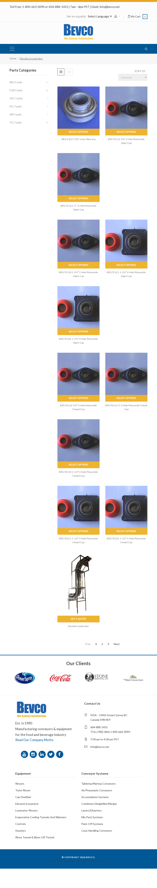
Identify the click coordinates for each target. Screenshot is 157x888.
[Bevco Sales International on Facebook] (60, 755)
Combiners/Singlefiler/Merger (99, 803)
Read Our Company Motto (34, 740)
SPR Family (29, 114)
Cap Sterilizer (23, 797)
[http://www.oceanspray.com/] (25, 678)
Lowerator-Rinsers (26, 810)
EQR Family (29, 90)
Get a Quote (78, 619)
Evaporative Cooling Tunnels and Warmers (40, 817)
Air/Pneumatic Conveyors (96, 790)
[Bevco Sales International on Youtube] (25, 755)
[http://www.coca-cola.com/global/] (61, 678)
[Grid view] (60, 71)
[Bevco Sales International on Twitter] (51, 755)
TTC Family (29, 122)
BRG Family (29, 82)
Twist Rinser (22, 790)
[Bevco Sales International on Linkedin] (42, 755)
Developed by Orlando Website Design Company (78, 861)
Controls (20, 823)
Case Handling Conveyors (96, 830)
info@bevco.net (110, 6)
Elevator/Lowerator (78, 626)
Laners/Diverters (91, 810)
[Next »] (117, 644)
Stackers (20, 830)
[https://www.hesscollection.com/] (133, 678)
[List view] (69, 71)
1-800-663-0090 (33, 6)
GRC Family (29, 98)
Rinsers (19, 783)
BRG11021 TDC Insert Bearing (79, 139)
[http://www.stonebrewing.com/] (97, 678)
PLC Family (29, 106)
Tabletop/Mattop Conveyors (98, 783)
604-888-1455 (58, 6)
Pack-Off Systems (92, 823)
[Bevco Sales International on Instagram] (34, 755)
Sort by (140, 71)
